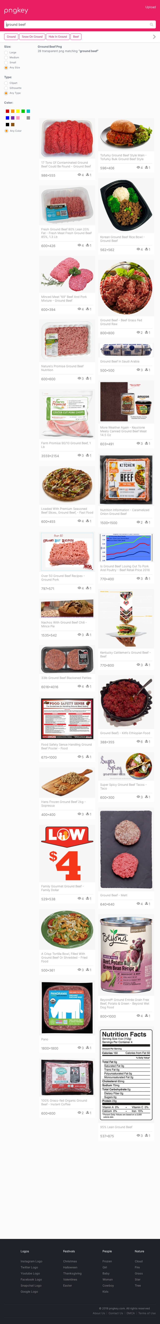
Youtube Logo (30, 1273)
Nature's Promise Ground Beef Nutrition (62, 368)
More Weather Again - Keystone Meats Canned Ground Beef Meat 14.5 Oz (123, 431)
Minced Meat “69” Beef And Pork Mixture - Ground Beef (64, 298)
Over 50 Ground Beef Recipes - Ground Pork (63, 577)
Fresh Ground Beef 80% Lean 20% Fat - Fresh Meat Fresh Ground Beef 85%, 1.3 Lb (66, 233)
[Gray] (28, 118)
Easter (67, 1285)
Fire (137, 1267)
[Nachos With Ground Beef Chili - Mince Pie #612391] (67, 609)
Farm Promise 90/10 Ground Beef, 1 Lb (66, 445)
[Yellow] (18, 111)
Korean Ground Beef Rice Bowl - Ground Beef (122, 238)
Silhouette (15, 87)
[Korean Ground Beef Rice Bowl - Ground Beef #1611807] (126, 205)
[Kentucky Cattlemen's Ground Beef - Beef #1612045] (126, 619)
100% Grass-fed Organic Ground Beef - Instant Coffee (64, 1102)
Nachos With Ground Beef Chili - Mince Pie (64, 624)
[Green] (23, 111)
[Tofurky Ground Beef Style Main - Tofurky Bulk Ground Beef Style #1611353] (126, 134)
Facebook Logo (31, 1279)
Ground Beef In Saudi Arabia (119, 361)
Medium (14, 57)
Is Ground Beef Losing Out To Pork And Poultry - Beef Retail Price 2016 (125, 568)
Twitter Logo (29, 1267)
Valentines (70, 1279)
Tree (138, 1285)
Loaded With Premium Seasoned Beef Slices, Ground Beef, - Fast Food (67, 510)
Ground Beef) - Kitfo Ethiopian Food (125, 733)
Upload (150, 7)
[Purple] (13, 118)
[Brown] (13, 124)
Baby (106, 1273)
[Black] (7, 124)
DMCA (131, 1313)
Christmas (70, 1261)
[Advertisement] (97, 86)
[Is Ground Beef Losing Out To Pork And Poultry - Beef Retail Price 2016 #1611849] (126, 547)
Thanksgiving (72, 1273)
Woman (107, 1279)
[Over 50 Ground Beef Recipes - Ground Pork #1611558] (67, 552)
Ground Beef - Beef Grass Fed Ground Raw (121, 322)
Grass (139, 1273)
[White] (23, 118)
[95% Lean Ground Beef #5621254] (126, 1074)
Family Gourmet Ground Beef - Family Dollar (62, 888)
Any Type (15, 92)
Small (13, 62)
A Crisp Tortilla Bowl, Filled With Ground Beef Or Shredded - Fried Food (64, 957)
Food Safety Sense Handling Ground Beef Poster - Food (66, 746)
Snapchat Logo (31, 1285)
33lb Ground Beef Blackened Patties (66, 678)
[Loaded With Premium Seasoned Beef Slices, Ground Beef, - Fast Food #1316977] (67, 485)
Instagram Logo (31, 1261)
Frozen (107, 1261)
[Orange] (13, 111)
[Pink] (18, 118)
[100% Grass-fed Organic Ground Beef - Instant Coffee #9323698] (67, 1077)
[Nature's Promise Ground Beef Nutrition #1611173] (67, 340)
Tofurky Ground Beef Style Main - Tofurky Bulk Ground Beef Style (123, 157)
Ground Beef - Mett (113, 895)
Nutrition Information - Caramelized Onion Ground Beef (124, 511)
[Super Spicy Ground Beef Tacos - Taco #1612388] (126, 766)
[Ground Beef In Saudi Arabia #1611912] (126, 350)
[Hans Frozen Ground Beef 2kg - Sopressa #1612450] (67, 782)
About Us (99, 1313)
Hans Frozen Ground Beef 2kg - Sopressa (63, 803)
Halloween (70, 1267)
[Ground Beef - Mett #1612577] (126, 849)
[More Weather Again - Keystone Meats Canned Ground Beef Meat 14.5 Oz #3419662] (126, 401)
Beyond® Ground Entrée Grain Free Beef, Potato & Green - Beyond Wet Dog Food (124, 1003)
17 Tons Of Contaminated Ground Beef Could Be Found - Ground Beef (66, 164)
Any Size (15, 67)
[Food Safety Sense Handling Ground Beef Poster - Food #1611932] (67, 719)
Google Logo (29, 1291)
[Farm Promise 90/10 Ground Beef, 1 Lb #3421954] (67, 414)
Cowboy (108, 1285)
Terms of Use (147, 1313)
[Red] (7, 111)
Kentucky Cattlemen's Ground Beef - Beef (125, 654)
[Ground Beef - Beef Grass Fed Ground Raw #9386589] (126, 288)
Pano (44, 1039)
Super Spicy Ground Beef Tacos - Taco (123, 786)
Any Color (15, 131)
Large (13, 52)
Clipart (13, 82)
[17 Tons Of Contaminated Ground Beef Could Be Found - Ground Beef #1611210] (67, 138)
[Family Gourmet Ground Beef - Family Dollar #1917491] (67, 853)
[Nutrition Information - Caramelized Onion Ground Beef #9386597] (126, 480)
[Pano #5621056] (67, 1007)
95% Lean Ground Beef (116, 1127)
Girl (104, 1267)
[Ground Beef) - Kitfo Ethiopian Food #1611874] (126, 702)
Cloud (139, 1261)
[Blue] (7, 118)
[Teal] (28, 111)
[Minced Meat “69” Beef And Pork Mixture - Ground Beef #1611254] (67, 274)
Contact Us (116, 1313)
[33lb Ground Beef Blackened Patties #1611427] (67, 659)
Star (137, 1279)
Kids (105, 1291)
